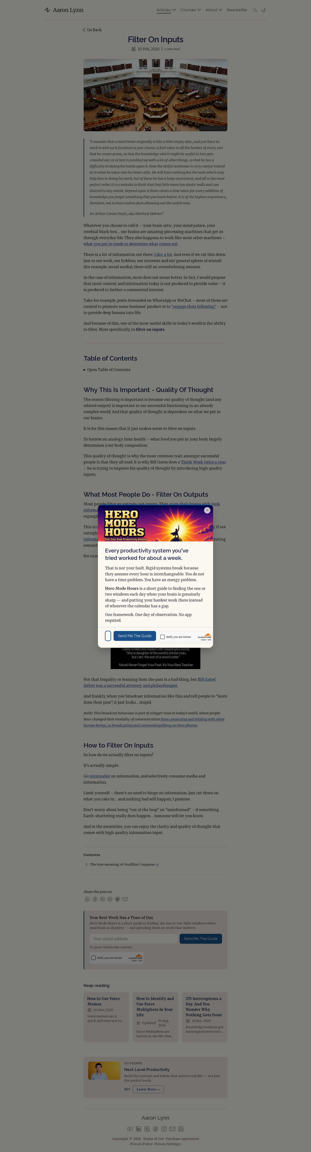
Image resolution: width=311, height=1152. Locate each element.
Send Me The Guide (135, 636)
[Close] (207, 510)
